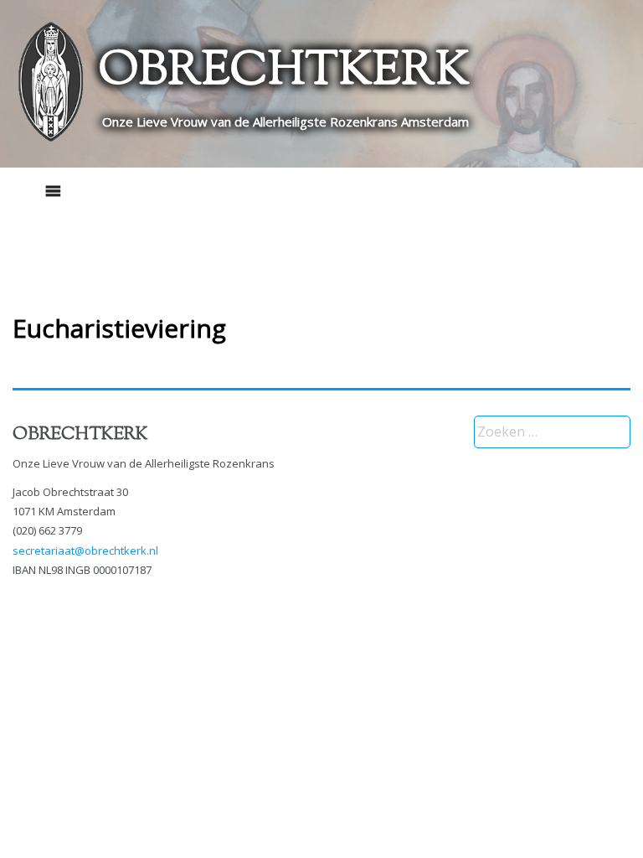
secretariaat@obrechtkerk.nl (85, 550)
